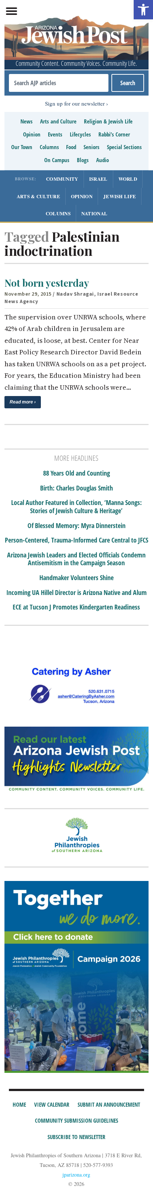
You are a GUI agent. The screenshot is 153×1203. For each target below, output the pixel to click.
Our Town (21, 147)
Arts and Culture (58, 121)
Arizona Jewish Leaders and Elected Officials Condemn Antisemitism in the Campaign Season (76, 559)
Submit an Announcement (109, 1104)
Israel (98, 178)
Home (19, 1104)
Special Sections (124, 147)
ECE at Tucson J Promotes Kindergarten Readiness (76, 607)
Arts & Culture (38, 196)
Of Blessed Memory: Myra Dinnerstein (76, 526)
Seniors (92, 147)
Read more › (23, 402)
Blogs (83, 160)
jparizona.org (76, 1174)
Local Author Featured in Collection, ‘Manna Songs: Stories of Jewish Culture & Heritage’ (76, 507)
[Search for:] (58, 83)
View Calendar (51, 1104)
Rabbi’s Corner (114, 134)
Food (71, 147)
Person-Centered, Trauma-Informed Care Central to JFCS (76, 540)
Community (62, 178)
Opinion (31, 134)
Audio (102, 160)
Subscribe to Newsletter (76, 1137)
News (26, 121)
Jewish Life (119, 196)
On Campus (56, 160)
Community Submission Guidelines (76, 1120)
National (94, 213)
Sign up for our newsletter (75, 103)
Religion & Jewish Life (108, 121)
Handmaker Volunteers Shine (76, 578)
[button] (143, 9)
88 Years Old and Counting (76, 473)
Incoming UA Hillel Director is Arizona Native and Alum (76, 593)
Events (55, 134)
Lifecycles (80, 134)
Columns (49, 147)
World (127, 178)
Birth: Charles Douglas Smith (76, 488)
